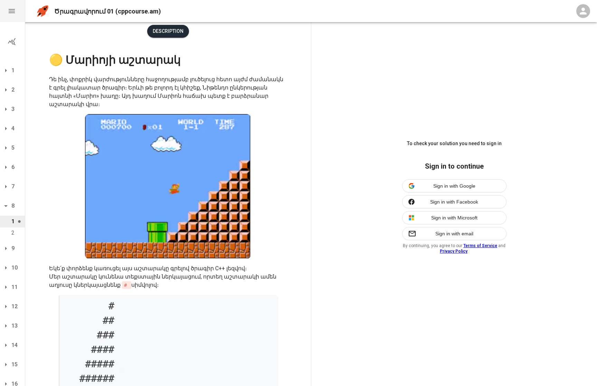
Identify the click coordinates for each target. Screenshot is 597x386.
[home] (42, 11)
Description (168, 31)
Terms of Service (480, 245)
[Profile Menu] (583, 11)
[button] (12, 11)
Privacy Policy (453, 251)
